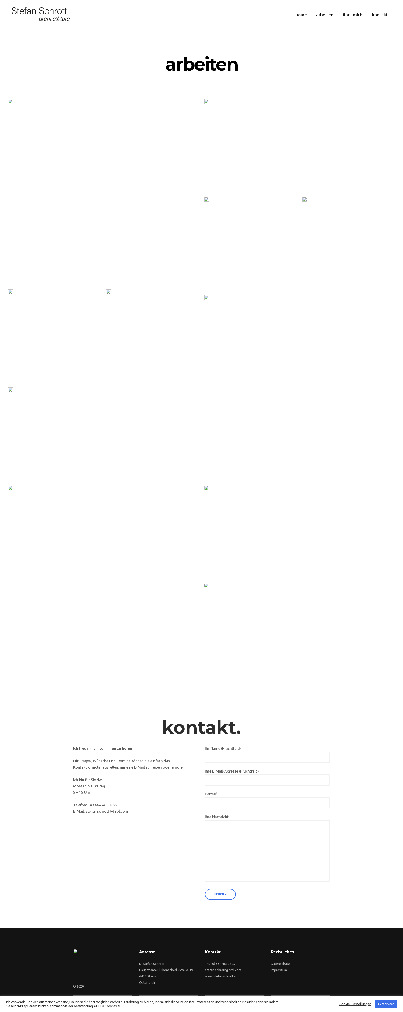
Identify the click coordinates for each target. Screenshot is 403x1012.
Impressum (279, 970)
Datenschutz (280, 964)
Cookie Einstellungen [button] (355, 1004)
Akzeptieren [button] (386, 1003)
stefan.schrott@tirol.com (223, 970)
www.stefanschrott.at (221, 976)
